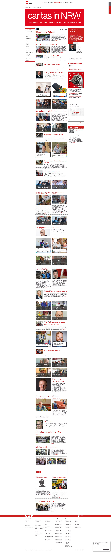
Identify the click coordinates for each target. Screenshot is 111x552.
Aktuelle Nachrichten (58, 521)
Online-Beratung (109, 10)
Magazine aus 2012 (68, 540)
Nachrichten (62, 2)
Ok (108, 549)
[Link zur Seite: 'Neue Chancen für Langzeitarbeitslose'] (39, 294)
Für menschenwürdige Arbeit (74, 93)
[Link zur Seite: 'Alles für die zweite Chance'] (39, 173)
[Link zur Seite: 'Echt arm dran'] (39, 424)
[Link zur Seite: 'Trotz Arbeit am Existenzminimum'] (59, 404)
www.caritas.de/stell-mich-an (79, 122)
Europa (46, 527)
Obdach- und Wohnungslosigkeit (28, 54)
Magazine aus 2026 (68, 520)
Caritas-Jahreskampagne (39, 528)
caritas (109, 4)
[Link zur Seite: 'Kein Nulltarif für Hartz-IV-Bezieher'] (59, 199)
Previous (37, 472)
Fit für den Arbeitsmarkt (45, 501)
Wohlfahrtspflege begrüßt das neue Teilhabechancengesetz (43, 268)
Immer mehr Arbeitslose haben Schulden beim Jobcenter (43, 397)
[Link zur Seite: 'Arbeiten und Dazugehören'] (43, 452)
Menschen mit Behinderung (28, 50)
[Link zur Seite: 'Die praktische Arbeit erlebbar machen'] (43, 117)
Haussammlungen (78, 527)
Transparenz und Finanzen (29, 527)
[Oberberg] (41, 461)
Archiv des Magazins (68, 543)
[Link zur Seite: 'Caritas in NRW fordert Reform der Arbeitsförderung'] (39, 74)
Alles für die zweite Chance (52, 172)
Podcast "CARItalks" (79, 99)
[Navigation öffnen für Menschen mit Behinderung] (34, 50)
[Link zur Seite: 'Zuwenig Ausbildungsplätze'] (39, 351)
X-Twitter (38, 29)
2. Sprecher (75, 42)
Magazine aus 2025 (68, 521)
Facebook (36, 29)
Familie (27, 41)
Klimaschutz (27, 46)
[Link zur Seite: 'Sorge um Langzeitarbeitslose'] (59, 484)
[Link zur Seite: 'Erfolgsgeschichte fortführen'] (43, 232)
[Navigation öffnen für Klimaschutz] (34, 46)
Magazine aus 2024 (68, 523)
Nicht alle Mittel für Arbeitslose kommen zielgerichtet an (43, 193)
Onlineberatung (27, 525)
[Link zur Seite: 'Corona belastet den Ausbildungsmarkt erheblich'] (39, 162)
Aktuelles (51, 2)
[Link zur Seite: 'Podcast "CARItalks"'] (76, 80)
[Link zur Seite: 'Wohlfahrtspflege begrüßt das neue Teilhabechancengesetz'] (43, 274)
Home (42, 2)
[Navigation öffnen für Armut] (34, 36)
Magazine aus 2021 (68, 527)
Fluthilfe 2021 (37, 531)
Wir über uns (27, 520)
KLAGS (26, 521)
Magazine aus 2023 (68, 524)
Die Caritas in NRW (46, 2)
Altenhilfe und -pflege (29, 31)
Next (40, 472)
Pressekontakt (37, 521)
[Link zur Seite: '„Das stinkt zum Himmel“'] (43, 483)
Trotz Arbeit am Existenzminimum (56, 397)
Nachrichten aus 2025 (58, 523)
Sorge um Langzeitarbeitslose (59, 477)
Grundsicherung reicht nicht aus (59, 268)
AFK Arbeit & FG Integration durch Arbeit (75, 63)
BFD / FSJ (76, 523)
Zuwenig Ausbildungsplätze (52, 350)
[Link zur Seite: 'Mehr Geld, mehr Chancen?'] (43, 49)
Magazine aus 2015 (68, 536)
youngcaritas (77, 524)
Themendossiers (56, 2)
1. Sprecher (70, 42)
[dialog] (101, 546)
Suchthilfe (27, 60)
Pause (38, 472)
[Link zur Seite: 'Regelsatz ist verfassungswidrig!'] (39, 135)
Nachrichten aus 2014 (58, 539)
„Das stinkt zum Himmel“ (41, 477)
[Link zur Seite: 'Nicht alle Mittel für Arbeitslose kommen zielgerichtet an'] (43, 200)
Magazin (66, 2)
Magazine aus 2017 (68, 533)
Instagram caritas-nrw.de (32, 516)
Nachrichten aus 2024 (58, 524)
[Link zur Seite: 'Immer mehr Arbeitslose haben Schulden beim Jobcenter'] (43, 405)
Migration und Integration (29, 52)
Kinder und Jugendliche (27, 44)
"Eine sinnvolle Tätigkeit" (45, 32)
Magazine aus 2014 (68, 537)
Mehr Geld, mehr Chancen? (47, 44)
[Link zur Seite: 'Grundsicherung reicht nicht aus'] (59, 274)
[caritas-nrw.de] (32, 3)
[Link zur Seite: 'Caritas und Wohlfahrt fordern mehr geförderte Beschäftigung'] (39, 323)
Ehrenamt (76, 520)
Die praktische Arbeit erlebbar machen (51, 111)
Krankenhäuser (47, 533)
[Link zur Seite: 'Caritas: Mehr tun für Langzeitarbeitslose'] (43, 384)
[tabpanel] (54, 17)
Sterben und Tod (28, 58)
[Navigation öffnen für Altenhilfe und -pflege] (34, 31)
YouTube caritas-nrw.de (29, 516)
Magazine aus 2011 (68, 542)
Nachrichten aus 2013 (58, 540)
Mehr (57, 40)
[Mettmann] (51, 461)
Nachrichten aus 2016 (58, 536)
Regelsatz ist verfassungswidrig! (53, 134)
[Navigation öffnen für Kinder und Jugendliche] (34, 44)
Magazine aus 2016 (68, 534)
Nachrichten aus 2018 (58, 533)
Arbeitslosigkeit (39, 7)
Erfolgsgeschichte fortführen (47, 227)
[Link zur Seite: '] (43, 37)
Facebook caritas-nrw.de (26, 516)
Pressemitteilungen (38, 520)
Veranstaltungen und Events (39, 527)
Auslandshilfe (28, 34)
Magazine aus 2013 (68, 539)
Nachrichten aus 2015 (58, 537)
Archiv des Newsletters (58, 542)
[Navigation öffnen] (26, 29)
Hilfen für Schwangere (48, 537)
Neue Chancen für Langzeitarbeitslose (55, 291)
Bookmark (62, 29)
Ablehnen (105, 549)
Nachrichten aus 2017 (58, 534)
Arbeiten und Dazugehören (46, 447)
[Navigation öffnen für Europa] (34, 40)
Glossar (36, 535)
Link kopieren (60, 29)
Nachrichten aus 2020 (58, 530)
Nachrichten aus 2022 (58, 527)
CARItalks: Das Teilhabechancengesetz (75, 96)
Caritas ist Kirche (28, 38)
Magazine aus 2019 (68, 530)
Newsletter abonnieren (58, 520)
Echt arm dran (48, 422)
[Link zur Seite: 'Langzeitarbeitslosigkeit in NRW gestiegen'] (43, 439)
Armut (27, 36)
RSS (66, 29)
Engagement (70, 2)
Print (63, 29)
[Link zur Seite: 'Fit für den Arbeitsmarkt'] (43, 507)
